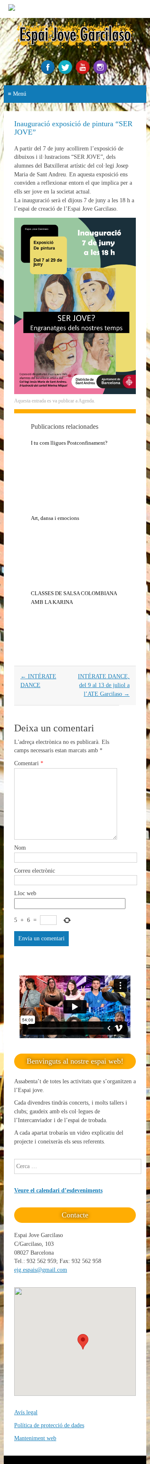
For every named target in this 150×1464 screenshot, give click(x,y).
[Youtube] (84, 72)
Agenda (86, 401)
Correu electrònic (34, 871)
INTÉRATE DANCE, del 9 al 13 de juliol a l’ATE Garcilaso (104, 685)
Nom (20, 848)
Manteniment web (35, 1438)
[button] (83, 1342)
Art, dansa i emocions (55, 518)
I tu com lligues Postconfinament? (69, 443)
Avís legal (26, 1412)
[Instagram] (101, 72)
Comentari (28, 763)
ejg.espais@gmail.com (40, 1270)
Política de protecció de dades (49, 1425)
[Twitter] (66, 72)
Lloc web (25, 893)
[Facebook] (49, 72)
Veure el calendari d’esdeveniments (58, 1190)
